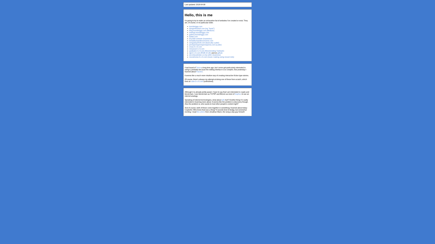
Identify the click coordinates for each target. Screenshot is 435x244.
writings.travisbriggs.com (199, 33)
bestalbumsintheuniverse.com (201, 41)
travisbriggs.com (195, 26)
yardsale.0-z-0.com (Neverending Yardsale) (206, 51)
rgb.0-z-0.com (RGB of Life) (200, 53)
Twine (198, 68)
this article (201, 112)
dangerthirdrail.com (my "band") (202, 28)
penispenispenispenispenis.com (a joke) (205, 45)
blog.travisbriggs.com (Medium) (201, 31)
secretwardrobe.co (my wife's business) (205, 55)
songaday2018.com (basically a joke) (204, 43)
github (220, 53)
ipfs (223, 100)
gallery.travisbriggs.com (198, 35)
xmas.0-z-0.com (195, 47)
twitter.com (193, 37)
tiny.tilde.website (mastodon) (200, 39)
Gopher (238, 94)
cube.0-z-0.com (197, 81)
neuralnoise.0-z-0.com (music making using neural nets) (211, 57)
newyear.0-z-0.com (196, 49)
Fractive (199, 72)
